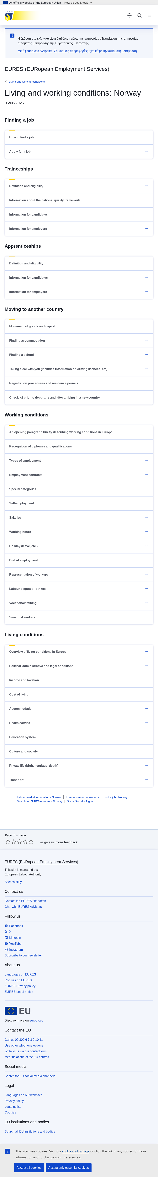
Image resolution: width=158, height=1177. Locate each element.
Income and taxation (24, 680)
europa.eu (36, 1020)
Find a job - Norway (116, 797)
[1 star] (8, 841)
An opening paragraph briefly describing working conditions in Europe (61, 432)
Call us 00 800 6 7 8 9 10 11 (24, 1039)
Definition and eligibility (26, 186)
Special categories (22, 489)
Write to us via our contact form (25, 1051)
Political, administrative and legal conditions (41, 666)
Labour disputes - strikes (27, 588)
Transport (16, 780)
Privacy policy (14, 1101)
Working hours (20, 531)
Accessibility (13, 882)
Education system (22, 737)
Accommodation (21, 708)
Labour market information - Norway (39, 797)
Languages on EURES (20, 974)
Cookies (10, 1112)
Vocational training (23, 603)
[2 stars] (11, 841)
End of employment (23, 560)
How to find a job (21, 137)
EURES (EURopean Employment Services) (41, 862)
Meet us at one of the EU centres (27, 1057)
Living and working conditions (27, 81)
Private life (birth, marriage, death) (33, 765)
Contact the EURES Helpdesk (25, 901)
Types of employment (25, 460)
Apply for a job (20, 151)
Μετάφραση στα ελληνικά (35, 51)
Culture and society (23, 751)
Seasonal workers (22, 617)
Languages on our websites (23, 1095)
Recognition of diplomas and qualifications (40, 446)
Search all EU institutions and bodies (30, 1131)
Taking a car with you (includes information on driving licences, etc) (58, 369)
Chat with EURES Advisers (23, 906)
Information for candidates (28, 214)
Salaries (15, 517)
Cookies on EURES (18, 980)
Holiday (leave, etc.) (23, 546)
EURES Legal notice (19, 991)
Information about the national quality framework (44, 200)
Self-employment (21, 503)
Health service (19, 723)
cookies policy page (75, 1151)
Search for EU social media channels (30, 1076)
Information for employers (28, 228)
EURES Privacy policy (20, 986)
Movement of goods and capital (32, 326)
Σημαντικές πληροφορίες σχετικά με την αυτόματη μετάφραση (95, 51)
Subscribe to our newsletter (23, 955)
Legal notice (13, 1106)
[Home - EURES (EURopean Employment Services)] (24, 15)
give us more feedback (61, 842)
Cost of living (19, 694)
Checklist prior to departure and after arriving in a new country (54, 397)
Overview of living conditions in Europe (37, 651)
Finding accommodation (27, 340)
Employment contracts (25, 474)
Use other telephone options (24, 1045)
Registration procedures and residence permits (43, 383)
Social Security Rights (80, 801)
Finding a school (21, 354)
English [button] (129, 15)
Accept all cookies (29, 1167)
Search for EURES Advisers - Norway (39, 801)
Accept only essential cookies (68, 1167)
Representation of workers (28, 574)
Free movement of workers (82, 797)
